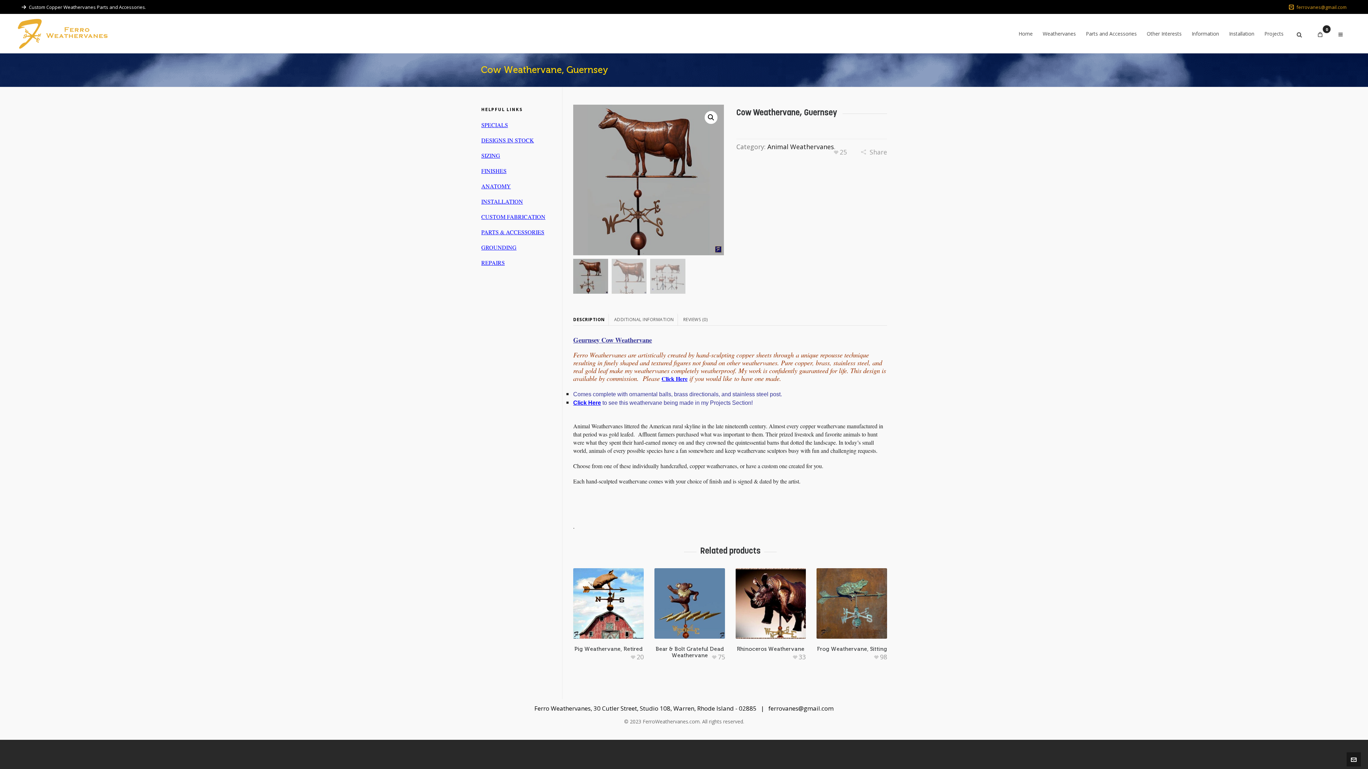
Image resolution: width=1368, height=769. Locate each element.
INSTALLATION (502, 201)
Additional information (644, 320)
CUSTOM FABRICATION (513, 216)
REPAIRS (493, 262)
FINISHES (494, 170)
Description (589, 320)
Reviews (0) (695, 320)
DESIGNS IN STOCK (507, 140)
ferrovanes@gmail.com (1321, 7)
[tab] (591, 320)
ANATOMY (496, 186)
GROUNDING (499, 247)
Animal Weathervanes (800, 146)
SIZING (490, 155)
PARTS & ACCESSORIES (512, 232)
